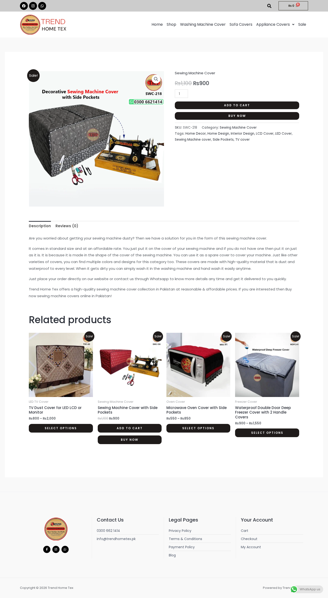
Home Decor (195, 133)
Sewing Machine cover (193, 139)
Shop (171, 24)
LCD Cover (264, 133)
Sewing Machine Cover (195, 73)
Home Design (218, 133)
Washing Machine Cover (203, 24)
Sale (302, 24)
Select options (61, 428)
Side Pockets (223, 139)
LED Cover (283, 133)
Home (157, 24)
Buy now (237, 116)
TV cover (242, 139)
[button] (275, 24)
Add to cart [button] (130, 428)
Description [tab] (40, 225)
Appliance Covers (273, 24)
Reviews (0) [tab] (66, 225)
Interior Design (242, 133)
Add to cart (237, 105)
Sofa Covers (241, 24)
